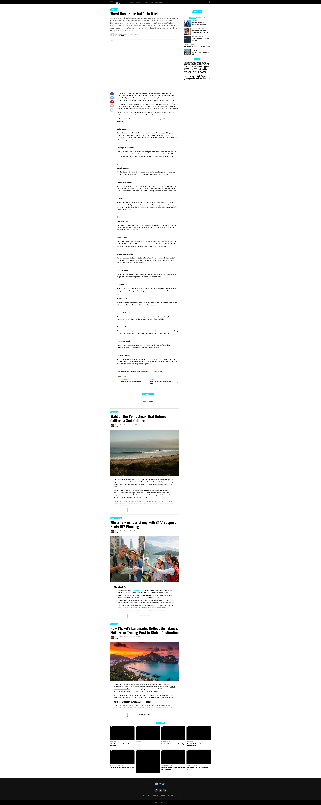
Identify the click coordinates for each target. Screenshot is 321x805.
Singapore (200, 74)
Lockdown (204, 71)
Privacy (149, 795)
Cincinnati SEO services (203, 64)
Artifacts (199, 62)
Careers (163, 795)
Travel (131, 2)
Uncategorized (159, 2)
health (204, 68)
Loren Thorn (120, 35)
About (143, 795)
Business (196, 63)
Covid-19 (187, 66)
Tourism (191, 76)
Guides (146, 2)
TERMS (177, 795)
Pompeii (186, 74)
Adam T (119, 426)
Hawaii (199, 68)
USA (193, 80)
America (195, 62)
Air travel (189, 62)
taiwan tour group (139, 590)
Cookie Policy (170, 795)
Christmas (194, 64)
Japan (193, 71)
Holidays (186, 70)
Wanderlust (197, 80)
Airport (185, 62)
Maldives (186, 72)
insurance (195, 69)
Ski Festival (205, 74)
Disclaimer (156, 795)
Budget (192, 63)
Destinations (139, 2)
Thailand (186, 76)
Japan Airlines (198, 71)
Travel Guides (199, 78)
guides (195, 68)
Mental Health (198, 73)
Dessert (194, 66)
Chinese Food (202, 63)
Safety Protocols (193, 74)
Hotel (190, 69)
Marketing (191, 72)
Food (151, 2)
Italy (190, 71)
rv (188, 74)
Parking (208, 72)
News (204, 73)
